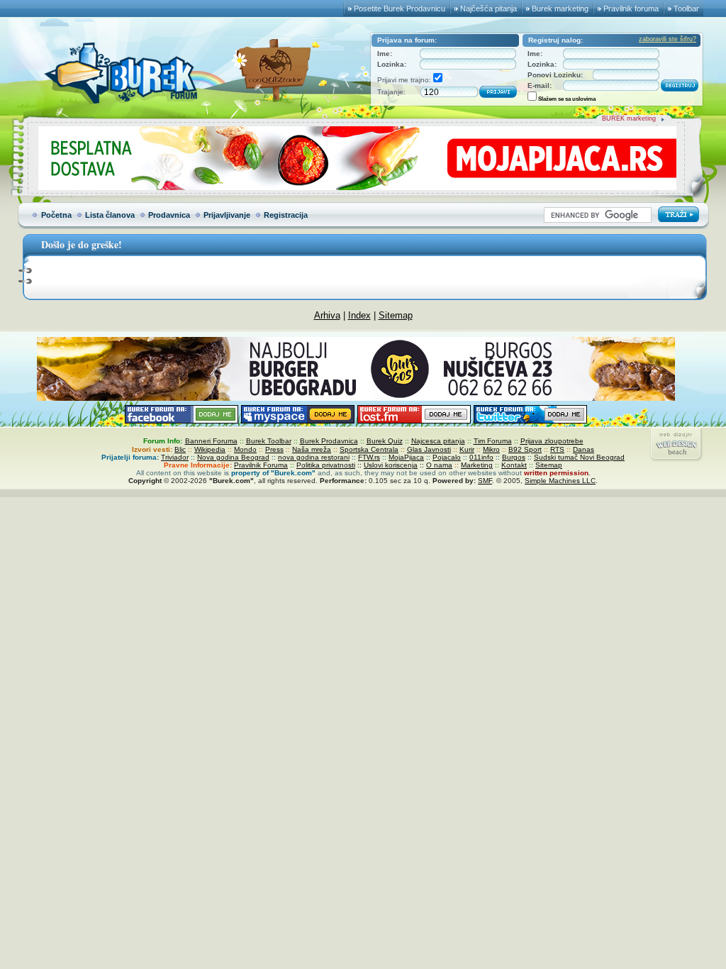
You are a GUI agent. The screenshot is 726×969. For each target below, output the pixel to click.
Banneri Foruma (211, 441)
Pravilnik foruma (631, 8)
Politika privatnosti (325, 465)
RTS (557, 449)
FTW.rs (369, 457)
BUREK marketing (629, 118)
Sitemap (396, 315)
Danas (583, 449)
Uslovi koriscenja (391, 465)
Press (274, 449)
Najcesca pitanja (438, 441)
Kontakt (514, 465)
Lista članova (110, 215)
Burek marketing (560, 8)
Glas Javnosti (429, 449)
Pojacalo (446, 457)
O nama (439, 465)
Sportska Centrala (369, 449)
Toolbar (686, 8)
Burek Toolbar (268, 441)
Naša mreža (311, 449)
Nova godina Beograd (233, 457)
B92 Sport (525, 449)
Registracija (286, 215)
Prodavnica (169, 215)
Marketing (477, 465)
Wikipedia (209, 449)
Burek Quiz (385, 441)
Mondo (245, 449)
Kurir (466, 449)
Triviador (175, 457)
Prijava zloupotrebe (551, 441)
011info (481, 457)
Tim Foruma (493, 441)
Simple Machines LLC (560, 480)
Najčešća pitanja (488, 8)
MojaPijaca (406, 457)
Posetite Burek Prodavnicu (399, 8)
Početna (56, 215)
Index (359, 315)
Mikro (491, 449)
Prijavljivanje (226, 215)
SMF (485, 480)
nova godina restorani (314, 457)
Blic (180, 449)
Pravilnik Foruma (261, 465)
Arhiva (327, 315)
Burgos (513, 457)
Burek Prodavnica (329, 441)
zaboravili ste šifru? (667, 39)
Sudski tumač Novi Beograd (579, 457)
